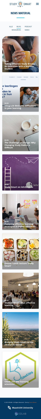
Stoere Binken (33, 402)
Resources (16, 30)
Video (27, 30)
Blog (19, 26)
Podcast (28, 26)
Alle (11, 26)
